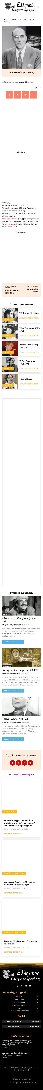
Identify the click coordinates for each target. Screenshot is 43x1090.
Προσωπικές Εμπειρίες (14, 873)
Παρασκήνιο (9, 812)
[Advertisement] (21, 126)
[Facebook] (9, 95)
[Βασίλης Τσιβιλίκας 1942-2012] (10, 348)
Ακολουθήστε (34, 1026)
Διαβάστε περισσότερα (29, 318)
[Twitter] (17, 95)
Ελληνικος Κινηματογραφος (14, 82)
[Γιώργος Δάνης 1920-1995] (21, 706)
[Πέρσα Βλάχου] (10, 381)
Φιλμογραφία (7, 666)
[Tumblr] (33, 95)
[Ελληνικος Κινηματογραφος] (9, 755)
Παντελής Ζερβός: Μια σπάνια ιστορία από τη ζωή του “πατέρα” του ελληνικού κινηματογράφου (19, 823)
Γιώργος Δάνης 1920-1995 (15, 718)
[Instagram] (18, 763)
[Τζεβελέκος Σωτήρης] (10, 315)
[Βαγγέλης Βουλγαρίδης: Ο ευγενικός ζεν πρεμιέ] (21, 918)
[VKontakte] (25, 985)
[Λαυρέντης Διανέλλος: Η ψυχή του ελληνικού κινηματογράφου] (21, 859)
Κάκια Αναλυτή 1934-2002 (12, 291)
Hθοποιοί (15, 20)
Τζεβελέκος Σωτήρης (29, 313)
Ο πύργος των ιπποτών (10, 219)
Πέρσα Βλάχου (26, 379)
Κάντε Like (35, 1021)
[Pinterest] (25, 95)
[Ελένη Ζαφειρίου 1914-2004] (10, 364)
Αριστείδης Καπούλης (31, 219)
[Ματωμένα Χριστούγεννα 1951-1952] (21, 657)
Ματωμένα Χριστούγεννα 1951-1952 (20, 670)
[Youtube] (30, 763)
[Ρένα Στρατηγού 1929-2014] (10, 331)
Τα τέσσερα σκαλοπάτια (10, 224)
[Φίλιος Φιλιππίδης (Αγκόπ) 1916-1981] (21, 606)
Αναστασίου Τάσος (32, 290)
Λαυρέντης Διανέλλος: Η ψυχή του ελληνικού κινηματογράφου (20, 883)
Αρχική (5, 20)
